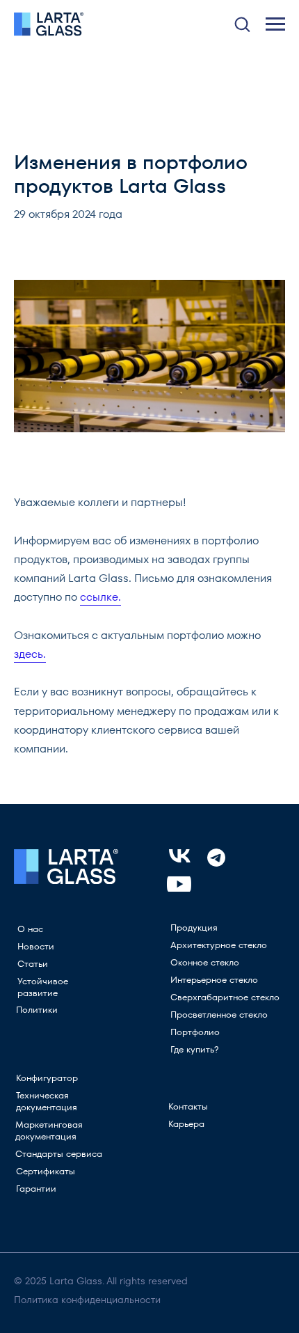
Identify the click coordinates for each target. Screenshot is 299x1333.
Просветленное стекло (219, 1014)
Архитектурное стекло (218, 945)
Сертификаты (45, 1171)
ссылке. (100, 597)
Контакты (188, 1106)
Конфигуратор (47, 1077)
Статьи (32, 963)
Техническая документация (46, 1101)
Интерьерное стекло (214, 979)
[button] (242, 23)
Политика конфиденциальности (87, 1300)
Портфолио (195, 1032)
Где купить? (194, 1049)
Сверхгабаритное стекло (225, 997)
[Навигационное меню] (275, 24)
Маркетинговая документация (49, 1130)
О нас (30, 929)
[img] (179, 884)
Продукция (194, 927)
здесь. (30, 654)
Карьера (186, 1123)
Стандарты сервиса (58, 1153)
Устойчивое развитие (42, 987)
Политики (37, 1009)
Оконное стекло (204, 962)
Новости (35, 946)
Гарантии (36, 1188)
